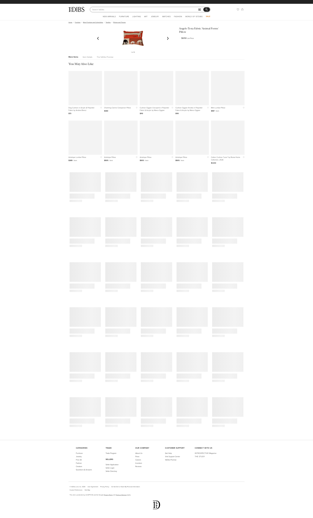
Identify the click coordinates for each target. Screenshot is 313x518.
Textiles (108, 22)
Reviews (138, 466)
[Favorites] (238, 9)
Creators (79, 466)
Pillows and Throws (119, 22)
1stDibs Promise (170, 460)
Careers (138, 460)
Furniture (124, 16)
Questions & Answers (84, 469)
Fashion (178, 16)
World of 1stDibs (194, 16)
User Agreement (93, 487)
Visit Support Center (172, 456)
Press (137, 456)
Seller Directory (111, 471)
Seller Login (110, 468)
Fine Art (79, 460)
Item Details (87, 57)
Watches (166, 16)
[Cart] (242, 9)
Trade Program (111, 453)
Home (70, 22)
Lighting (136, 16)
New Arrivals (109, 16)
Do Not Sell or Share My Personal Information (125, 487)
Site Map (87, 490)
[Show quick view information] (100, 107)
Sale (208, 16)
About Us (138, 453)
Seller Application (112, 464)
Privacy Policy (104, 487)
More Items (73, 57)
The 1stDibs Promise (105, 57)
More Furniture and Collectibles (93, 22)
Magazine (205, 453)
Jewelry (155, 16)
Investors (138, 463)
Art (146, 16)
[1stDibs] (76, 9)
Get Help (168, 453)
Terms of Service (121, 495)
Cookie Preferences (76, 490)
